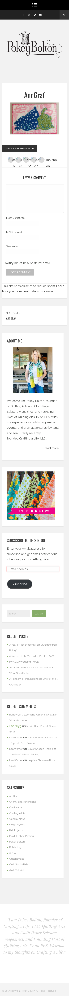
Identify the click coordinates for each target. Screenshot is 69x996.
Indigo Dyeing (17, 824)
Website (12, 246)
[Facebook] (23, 15)
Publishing (15, 847)
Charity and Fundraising (22, 801)
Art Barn (13, 796)
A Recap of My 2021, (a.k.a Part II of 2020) (32, 656)
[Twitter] (34, 15)
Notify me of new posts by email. (28, 263)
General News (17, 818)
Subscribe (19, 584)
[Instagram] (40, 15)
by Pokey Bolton (27, 148)
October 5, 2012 (12, 148)
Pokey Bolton (17, 841)
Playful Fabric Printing (21, 836)
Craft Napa (15, 807)
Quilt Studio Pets (18, 864)
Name (15, 217)
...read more (51, 448)
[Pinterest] (29, 15)
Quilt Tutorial (16, 870)
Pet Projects (16, 830)
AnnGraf (34, 95)
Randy (13, 714)
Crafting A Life (17, 813)
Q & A (12, 853)
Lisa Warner (15, 737)
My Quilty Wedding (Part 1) (24, 661)
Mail (14, 232)
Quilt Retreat (16, 858)
